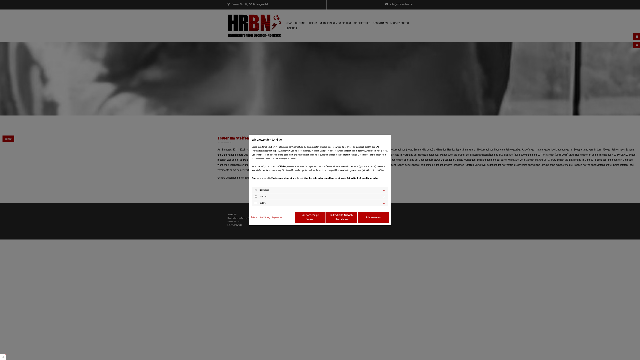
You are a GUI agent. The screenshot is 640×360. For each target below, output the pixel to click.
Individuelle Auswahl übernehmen (341, 217)
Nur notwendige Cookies (310, 217)
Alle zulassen (373, 217)
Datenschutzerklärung (260, 217)
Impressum (277, 217)
